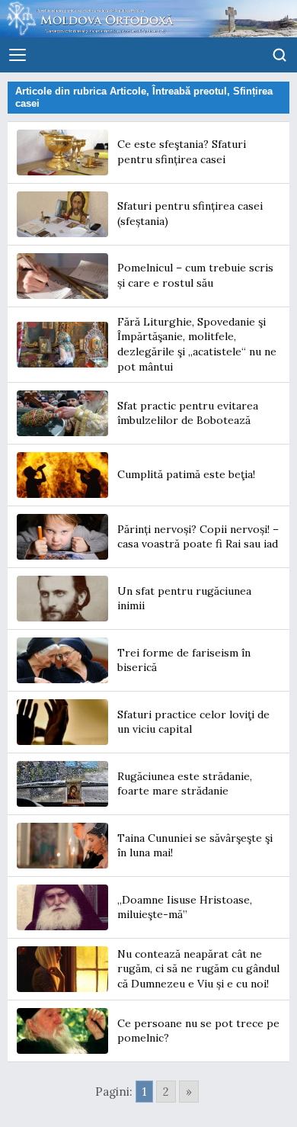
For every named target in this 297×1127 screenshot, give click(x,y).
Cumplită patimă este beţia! (186, 474)
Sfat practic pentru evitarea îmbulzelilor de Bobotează (187, 413)
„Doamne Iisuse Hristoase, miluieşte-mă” (184, 907)
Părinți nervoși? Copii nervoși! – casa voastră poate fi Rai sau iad (198, 536)
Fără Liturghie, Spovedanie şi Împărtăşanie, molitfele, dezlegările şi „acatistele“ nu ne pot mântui (196, 344)
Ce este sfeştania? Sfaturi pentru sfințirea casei (181, 151)
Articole (128, 91)
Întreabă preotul (189, 91)
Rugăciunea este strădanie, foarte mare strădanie (184, 783)
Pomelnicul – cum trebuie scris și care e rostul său (195, 275)
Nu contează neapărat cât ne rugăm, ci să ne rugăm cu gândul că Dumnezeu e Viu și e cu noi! (198, 969)
